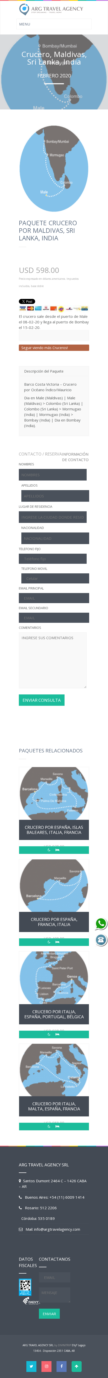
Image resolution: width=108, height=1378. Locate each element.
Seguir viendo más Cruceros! (44, 347)
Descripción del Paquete (44, 371)
